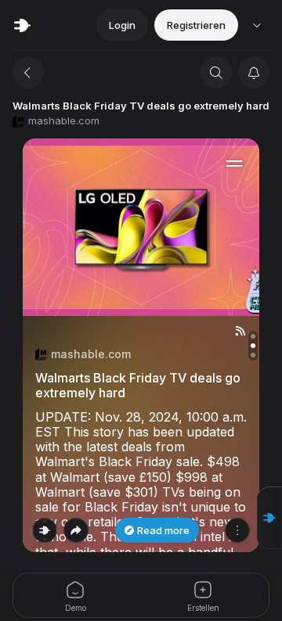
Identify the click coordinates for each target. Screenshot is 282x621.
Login (122, 25)
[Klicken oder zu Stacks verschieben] (44, 530)
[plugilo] (22, 25)
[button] (269, 517)
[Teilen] (76, 530)
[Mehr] (237, 530)
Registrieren (196, 25)
